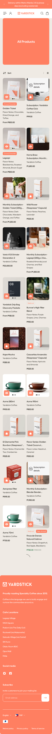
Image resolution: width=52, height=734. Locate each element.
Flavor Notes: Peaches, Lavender (36, 213)
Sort (9, 73)
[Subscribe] (45, 698)
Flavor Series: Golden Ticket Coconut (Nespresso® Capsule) (37, 444)
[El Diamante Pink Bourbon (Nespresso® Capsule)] (14, 426)
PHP (20, 715)
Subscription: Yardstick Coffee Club (37, 107)
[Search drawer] (42, 13)
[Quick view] (6, 97)
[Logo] (26, 13)
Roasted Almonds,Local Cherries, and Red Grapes (37, 264)
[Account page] (10, 13)
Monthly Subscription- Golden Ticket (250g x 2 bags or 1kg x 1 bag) (13, 206)
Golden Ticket (9, 108)
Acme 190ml (32, 401)
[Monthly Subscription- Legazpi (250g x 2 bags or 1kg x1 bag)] (38, 238)
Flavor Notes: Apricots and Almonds (36, 363)
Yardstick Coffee (34, 112)
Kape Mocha (9, 354)
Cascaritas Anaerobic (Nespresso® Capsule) (37, 356)
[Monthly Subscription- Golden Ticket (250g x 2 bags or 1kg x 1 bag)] (14, 188)
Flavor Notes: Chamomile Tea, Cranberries (13, 450)
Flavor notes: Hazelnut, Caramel (36, 450)
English (6, 715)
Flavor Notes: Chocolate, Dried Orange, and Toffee (13, 115)
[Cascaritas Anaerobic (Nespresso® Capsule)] (38, 338)
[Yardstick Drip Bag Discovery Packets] (14, 288)
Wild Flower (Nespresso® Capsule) (37, 206)
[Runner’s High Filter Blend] (38, 288)
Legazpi (6, 158)
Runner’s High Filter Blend (35, 309)
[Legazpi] (14, 139)
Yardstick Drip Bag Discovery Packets (11, 306)
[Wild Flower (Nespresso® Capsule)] (38, 188)
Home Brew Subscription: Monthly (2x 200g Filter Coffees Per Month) (37, 157)
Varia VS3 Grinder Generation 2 (11, 256)
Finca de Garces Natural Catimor (34, 537)
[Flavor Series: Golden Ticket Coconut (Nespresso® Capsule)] (38, 426)
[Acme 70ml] (14, 516)
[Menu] (5, 13)
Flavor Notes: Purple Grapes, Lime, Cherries (36, 316)
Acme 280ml (9, 401)
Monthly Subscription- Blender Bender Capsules (37, 490)
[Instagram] (4, 673)
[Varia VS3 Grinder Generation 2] (14, 238)
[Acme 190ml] (38, 385)
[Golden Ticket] (14, 89)
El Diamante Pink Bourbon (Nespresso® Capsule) (13, 444)
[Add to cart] (30, 97)
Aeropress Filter (10, 488)
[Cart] (47, 13)
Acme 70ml (8, 532)
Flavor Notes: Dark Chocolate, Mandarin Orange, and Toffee (12, 214)
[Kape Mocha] (14, 338)
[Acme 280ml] (14, 385)
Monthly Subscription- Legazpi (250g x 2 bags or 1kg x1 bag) (37, 256)
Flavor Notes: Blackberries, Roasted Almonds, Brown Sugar (12, 164)
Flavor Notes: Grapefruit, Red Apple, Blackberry (37, 544)
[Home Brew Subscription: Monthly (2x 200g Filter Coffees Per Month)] (38, 139)
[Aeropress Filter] (14, 473)
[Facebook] (10, 673)
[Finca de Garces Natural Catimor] (38, 516)
